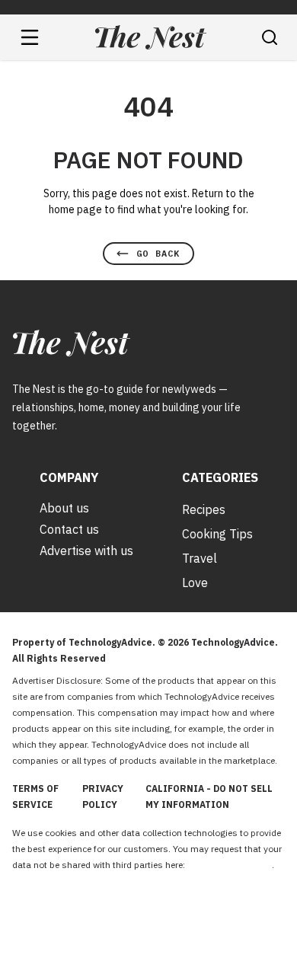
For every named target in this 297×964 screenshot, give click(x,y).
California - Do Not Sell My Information (209, 796)
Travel (199, 558)
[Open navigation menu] (29, 37)
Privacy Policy (102, 796)
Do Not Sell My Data (229, 864)
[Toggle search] (269, 37)
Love (195, 582)
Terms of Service (35, 796)
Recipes (203, 509)
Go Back (158, 253)
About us (64, 508)
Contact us (69, 529)
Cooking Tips (217, 533)
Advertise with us (86, 550)
